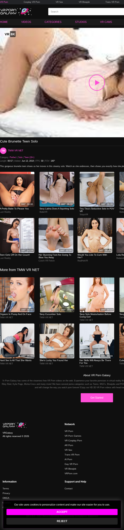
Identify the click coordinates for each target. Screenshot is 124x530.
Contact (68, 488)
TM (3, 150)
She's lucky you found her (54, 360)
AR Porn (69, 445)
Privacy (6, 493)
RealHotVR (83, 260)
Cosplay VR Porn (32, 2)
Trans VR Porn (112, 2)
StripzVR (84, 214)
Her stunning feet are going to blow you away (55, 256)
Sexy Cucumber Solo (50, 314)
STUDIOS (81, 22)
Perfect (13, 157)
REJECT (62, 521)
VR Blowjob (84, 2)
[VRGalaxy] (15, 425)
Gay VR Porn (71, 464)
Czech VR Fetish (47, 260)
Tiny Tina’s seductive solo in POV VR (97, 209)
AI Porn (68, 459)
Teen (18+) (29, 157)
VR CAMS (106, 22)
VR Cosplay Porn (73, 440)
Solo (20, 157)
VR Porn (4, 2)
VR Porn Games (73, 436)
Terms (6, 488)
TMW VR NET (15, 150)
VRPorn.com (71, 473)
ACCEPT (62, 512)
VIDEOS (26, 22)
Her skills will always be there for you (95, 361)
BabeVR (43, 212)
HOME (4, 22)
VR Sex (59, 2)
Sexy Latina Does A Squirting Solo (57, 208)
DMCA (6, 498)
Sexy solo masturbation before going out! (95, 315)
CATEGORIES (53, 22)
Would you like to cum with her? (92, 256)
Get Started (96, 397)
